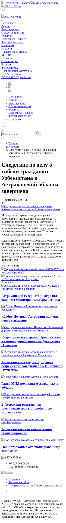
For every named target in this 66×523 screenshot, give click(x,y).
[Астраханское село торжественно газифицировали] (33, 422)
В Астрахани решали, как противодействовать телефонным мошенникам (26, 408)
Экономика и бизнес (13, 38)
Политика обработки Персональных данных (35, 485)
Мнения (6, 54)
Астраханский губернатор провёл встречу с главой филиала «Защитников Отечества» (32, 366)
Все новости (8, 22)
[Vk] (9, 90)
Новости (13, 146)
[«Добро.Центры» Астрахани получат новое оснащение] (33, 309)
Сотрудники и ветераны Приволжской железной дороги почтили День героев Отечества (31, 341)
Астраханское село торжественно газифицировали (26, 431)
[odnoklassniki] (9, 87)
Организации (9, 61)
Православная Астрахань (16, 70)
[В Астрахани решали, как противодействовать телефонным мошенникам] (33, 397)
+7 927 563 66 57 (11, 74)
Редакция (14, 479)
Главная (13, 143)
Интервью (7, 45)
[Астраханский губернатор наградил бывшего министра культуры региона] (33, 288)
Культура (6, 35)
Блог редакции (10, 29)
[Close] (2, 20)
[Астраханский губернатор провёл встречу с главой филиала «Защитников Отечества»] (33, 355)
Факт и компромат (12, 42)
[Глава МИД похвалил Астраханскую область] (29, 376)
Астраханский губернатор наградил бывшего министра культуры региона (30, 297)
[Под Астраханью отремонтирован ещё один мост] (32, 439)
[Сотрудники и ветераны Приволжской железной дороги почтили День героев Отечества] (33, 330)
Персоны (6, 58)
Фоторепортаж (10, 67)
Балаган (6, 64)
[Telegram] (9, 83)
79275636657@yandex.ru (16, 77)
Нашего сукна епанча (14, 51)
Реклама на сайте (18, 482)
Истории (6, 48)
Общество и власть (12, 32)
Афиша (5, 26)
